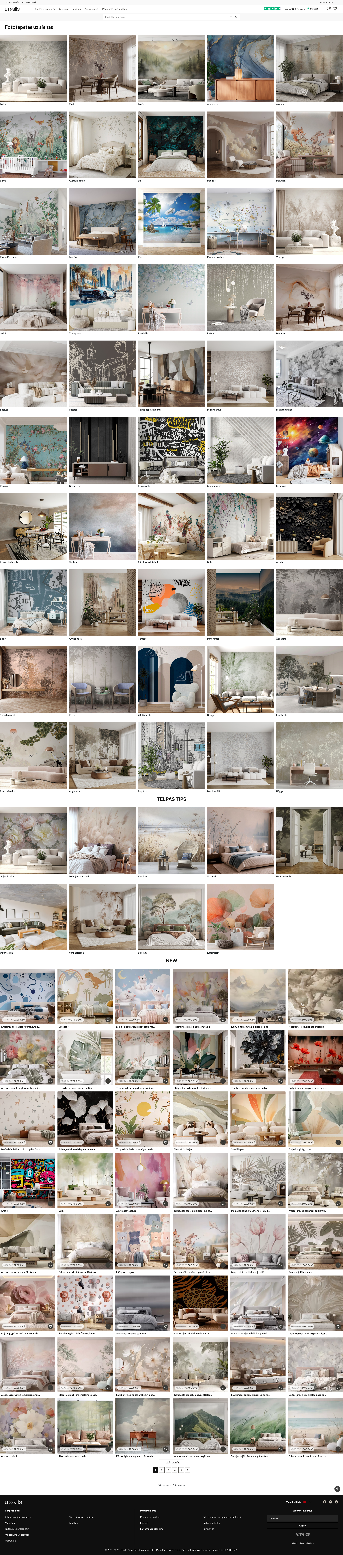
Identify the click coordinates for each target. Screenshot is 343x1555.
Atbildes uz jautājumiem (18, 1517)
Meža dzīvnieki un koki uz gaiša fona (20, 1149)
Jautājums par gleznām (17, 1528)
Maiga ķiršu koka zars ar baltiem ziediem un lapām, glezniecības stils (308, 1210)
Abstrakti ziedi (9, 1456)
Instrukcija (10, 1540)
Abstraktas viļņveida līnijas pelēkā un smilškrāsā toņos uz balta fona (250, 1333)
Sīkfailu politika (211, 1522)
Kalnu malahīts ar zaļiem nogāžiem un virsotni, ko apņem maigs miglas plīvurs (193, 1456)
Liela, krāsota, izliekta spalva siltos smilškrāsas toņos (308, 1333)
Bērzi (61, 1210)
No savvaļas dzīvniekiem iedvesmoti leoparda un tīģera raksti (193, 1333)
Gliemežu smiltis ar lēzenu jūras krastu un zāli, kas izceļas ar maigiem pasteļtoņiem (308, 1456)
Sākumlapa (163, 1485)
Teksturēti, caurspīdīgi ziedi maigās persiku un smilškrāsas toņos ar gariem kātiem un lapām (193, 1210)
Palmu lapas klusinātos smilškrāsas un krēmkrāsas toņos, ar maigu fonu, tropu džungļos (78, 1272)
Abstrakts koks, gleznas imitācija (306, 1026)
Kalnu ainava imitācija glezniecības (249, 1026)
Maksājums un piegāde (17, 1534)
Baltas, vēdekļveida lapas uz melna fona (78, 1149)
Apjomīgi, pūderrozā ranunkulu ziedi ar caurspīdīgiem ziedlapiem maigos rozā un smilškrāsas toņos (20, 1333)
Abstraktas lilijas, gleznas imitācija (192, 1026)
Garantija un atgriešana (81, 1517)
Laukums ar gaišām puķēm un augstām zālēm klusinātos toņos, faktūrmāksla (250, 1394)
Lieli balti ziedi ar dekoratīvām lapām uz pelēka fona (135, 1394)
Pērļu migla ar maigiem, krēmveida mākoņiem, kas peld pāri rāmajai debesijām (135, 1456)
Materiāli (10, 1522)
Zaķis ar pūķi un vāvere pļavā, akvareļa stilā (193, 1272)
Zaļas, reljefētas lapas (300, 1272)
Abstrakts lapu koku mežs (72, 1456)
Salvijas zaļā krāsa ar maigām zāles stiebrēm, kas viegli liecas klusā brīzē (250, 1456)
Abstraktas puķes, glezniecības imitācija (20, 1088)
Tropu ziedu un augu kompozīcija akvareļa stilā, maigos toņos (135, 1088)
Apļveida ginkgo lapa (300, 1149)
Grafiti (4, 1210)
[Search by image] (231, 17)
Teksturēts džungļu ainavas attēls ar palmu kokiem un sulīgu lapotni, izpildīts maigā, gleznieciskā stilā (193, 1394)
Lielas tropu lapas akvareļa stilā (75, 1088)
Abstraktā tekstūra (126, 1210)
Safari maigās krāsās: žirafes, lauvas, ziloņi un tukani (78, 1333)
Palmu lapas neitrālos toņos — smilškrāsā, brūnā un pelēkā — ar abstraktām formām (250, 1210)
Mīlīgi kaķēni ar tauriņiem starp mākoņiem (135, 1026)
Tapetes (73, 1522)
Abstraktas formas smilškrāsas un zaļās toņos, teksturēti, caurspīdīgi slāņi (20, 1272)
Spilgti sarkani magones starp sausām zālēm (308, 1088)
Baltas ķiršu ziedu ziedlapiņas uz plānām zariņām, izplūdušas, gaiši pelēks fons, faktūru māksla (308, 1394)
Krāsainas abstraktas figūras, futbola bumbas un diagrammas (20, 1026)
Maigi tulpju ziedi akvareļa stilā (247, 1272)
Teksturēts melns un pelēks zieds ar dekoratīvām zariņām (250, 1088)
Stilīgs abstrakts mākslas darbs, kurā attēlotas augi (193, 1088)
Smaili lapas (237, 1149)
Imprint (144, 1522)
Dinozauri (64, 1026)
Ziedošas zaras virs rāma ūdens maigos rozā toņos (20, 1394)
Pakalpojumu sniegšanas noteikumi (222, 1517)
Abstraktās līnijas (183, 1149)
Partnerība (208, 1528)
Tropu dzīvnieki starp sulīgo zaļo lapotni (135, 1149)
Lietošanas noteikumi (151, 1528)
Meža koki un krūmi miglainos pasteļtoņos (78, 1394)
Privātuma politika (150, 1517)
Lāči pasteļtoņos (125, 1272)
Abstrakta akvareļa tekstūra (131, 1333)
